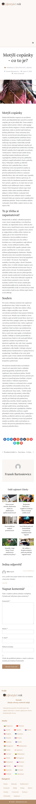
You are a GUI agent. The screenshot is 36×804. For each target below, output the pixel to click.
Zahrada (14, 784)
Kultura (24, 792)
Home (5, 784)
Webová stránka (7, 647)
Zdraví (30, 788)
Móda (15, 788)
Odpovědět (4, 583)
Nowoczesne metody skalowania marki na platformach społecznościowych (9, 508)
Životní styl (20, 68)
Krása (29, 68)
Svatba (5, 792)
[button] (33, 42)
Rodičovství (24, 784)
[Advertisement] (18, 27)
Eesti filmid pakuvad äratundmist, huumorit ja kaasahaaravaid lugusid (26, 530)
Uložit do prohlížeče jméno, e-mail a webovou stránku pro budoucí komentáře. (18, 659)
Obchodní (6, 796)
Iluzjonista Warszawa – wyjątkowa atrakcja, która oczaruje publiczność (26, 508)
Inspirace (11, 68)
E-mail (5, 638)
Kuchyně (6, 788)
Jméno (5, 629)
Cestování (15, 792)
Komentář (6, 601)
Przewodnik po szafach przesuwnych (10, 528)
